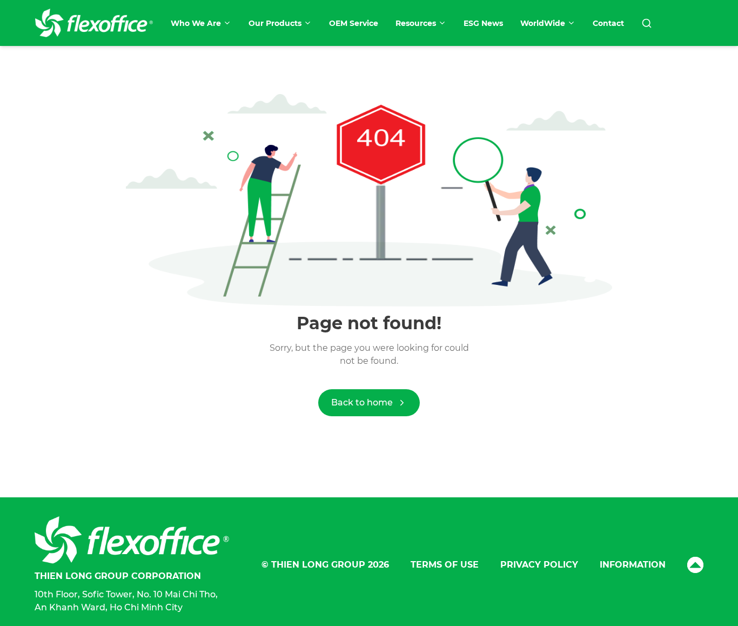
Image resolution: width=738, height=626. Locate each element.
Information (633, 565)
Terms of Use (445, 565)
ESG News (483, 23)
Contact (608, 23)
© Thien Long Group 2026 (325, 565)
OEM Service (353, 23)
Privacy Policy (539, 565)
